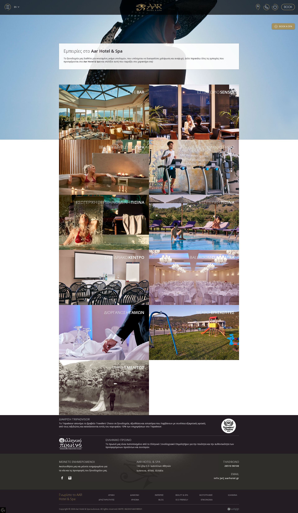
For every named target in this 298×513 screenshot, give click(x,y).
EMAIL (235, 474)
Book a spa (285, 26)
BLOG (161, 499)
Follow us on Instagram (69, 477)
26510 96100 (231, 465)
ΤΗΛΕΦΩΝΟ (231, 462)
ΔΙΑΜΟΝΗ (134, 495)
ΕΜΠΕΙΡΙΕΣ (159, 495)
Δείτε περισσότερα (104, 112)
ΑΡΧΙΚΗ (111, 495)
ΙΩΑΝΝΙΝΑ (232, 495)
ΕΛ (15, 6)
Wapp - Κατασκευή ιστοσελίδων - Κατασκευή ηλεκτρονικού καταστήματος (233, 509)
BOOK (288, 7)
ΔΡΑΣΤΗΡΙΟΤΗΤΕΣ (107, 499)
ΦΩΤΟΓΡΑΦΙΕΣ (206, 495)
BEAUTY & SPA (182, 495)
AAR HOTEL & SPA (148, 462)
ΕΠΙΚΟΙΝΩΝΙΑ (207, 499)
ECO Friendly (182, 499)
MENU (8, 7)
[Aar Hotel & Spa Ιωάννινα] (149, 7)
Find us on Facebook (62, 477)
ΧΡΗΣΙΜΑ (135, 499)
